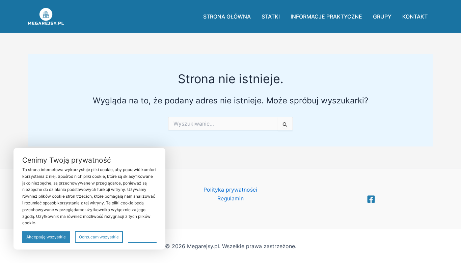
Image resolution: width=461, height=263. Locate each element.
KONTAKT (415, 16)
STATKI (271, 16)
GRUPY (382, 16)
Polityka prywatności (230, 189)
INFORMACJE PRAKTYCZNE (326, 16)
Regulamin (230, 198)
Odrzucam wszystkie (99, 236)
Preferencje (142, 236)
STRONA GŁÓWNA (227, 16)
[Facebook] (371, 199)
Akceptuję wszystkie (46, 236)
